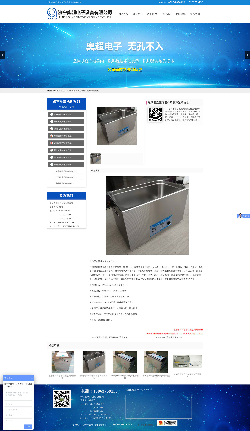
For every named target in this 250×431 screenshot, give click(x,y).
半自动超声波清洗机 (63, 157)
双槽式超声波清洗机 (63, 129)
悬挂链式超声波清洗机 (65, 183)
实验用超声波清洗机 (63, 114)
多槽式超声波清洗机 (63, 143)
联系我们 (195, 14)
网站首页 (123, 14)
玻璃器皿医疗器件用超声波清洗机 (112, 337)
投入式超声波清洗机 (63, 150)
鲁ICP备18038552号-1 (147, 425)
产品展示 (152, 14)
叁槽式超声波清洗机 (63, 136)
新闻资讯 (181, 14)
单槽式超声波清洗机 (63, 122)
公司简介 (138, 14)
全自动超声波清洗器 (63, 165)
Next (247, 55)
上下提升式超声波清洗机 (66, 177)
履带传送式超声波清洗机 (66, 171)
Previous (2, 55)
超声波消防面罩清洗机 (172, 337)
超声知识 (166, 14)
